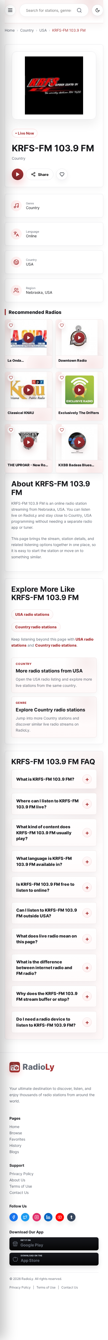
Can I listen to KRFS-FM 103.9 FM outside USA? (46, 912)
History (15, 1145)
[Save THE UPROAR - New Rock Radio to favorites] (10, 430)
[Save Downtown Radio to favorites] (61, 325)
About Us (17, 1180)
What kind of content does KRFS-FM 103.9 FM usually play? (44, 832)
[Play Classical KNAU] (28, 390)
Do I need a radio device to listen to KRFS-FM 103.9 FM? (45, 1021)
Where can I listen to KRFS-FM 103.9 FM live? (47, 803)
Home (10, 30)
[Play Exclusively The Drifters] (79, 390)
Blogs (14, 1151)
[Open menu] (10, 10)
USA (43, 30)
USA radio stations (32, 614)
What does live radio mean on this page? (46, 938)
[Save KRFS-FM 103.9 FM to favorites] (62, 174)
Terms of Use (20, 1186)
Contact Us (19, 1192)
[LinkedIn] (48, 1217)
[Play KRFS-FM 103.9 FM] (17, 174)
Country (27, 30)
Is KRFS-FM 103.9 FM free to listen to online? (45, 887)
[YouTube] (60, 1217)
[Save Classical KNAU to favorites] (10, 377)
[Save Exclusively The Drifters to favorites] (61, 377)
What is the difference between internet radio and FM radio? (44, 967)
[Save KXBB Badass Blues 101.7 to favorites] (61, 430)
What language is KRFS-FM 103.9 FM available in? (44, 861)
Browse (15, 1133)
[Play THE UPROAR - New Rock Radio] (28, 442)
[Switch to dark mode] (97, 10)
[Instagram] (37, 1217)
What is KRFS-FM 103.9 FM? (45, 779)
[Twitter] (25, 1217)
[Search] (79, 10)
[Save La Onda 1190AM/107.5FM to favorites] (10, 325)
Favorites (17, 1139)
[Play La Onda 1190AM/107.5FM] (28, 337)
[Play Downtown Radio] (79, 337)
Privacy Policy (21, 1173)
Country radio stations (36, 627)
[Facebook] (13, 1217)
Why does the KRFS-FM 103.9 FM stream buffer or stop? (47, 996)
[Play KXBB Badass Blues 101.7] (79, 442)
